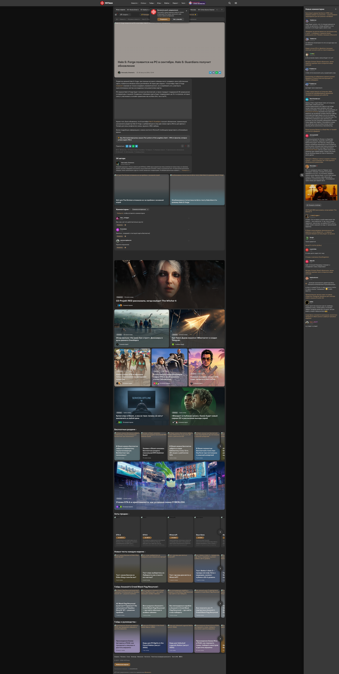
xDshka (312, 54)
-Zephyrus (313, 20)
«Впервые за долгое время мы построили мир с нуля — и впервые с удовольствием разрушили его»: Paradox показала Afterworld (321, 33)
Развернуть (185, 170)
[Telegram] (210, 72)
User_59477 (314, 322)
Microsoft (120, 152)
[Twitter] (219, 72)
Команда (133, 657)
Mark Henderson (315, 99)
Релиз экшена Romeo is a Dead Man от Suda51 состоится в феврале (321, 130)
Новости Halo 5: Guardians (137, 149)
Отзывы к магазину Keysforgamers (317, 257)
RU (181, 657)
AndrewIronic (314, 277)
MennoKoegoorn (315, 215)
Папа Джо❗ (314, 166)
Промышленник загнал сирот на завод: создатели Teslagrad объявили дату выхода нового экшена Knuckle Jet (320, 296)
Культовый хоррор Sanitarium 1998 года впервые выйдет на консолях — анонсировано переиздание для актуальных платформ (321, 14)
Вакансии (140, 657)
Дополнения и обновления (176, 149)
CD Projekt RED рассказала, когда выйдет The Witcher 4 (321, 211)
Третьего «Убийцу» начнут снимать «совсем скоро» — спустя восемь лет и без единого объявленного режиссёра (320, 160)
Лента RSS (175, 657)
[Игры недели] (221, 9)
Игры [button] (159, 3)
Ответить (120, 225)
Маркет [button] (175, 3)
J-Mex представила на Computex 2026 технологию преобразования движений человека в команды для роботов (319, 93)
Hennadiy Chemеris (128, 72)
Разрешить (163, 19)
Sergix (312, 237)
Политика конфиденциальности (161, 657)
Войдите (120, 213)
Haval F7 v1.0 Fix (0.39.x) (313, 245)
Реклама (123, 657)
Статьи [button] (143, 3)
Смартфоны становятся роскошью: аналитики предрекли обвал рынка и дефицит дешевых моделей (321, 316)
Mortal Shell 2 (134, 10)
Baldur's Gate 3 (148, 10)
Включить (148, 672)
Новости (123, 19)
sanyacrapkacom (125, 240)
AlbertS (312, 261)
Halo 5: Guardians (155, 121)
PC (118, 149)
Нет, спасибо (177, 19)
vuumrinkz (313, 249)
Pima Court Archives (311, 111)
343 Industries (129, 152)
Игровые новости (134, 19)
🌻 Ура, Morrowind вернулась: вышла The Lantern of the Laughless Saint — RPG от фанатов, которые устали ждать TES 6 (152, 139)
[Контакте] (213, 72)
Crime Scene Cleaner (207, 10)
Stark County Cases (311, 150)
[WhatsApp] (216, 72)
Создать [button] (125, 14)
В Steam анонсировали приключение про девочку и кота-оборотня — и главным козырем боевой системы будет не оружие (320, 232)
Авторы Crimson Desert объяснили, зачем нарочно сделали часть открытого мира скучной (319, 63)
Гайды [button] (151, 3)
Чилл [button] (183, 3)
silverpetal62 (314, 135)
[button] (313, 205)
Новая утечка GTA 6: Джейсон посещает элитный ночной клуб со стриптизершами (319, 49)
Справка (116, 657)
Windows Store (140, 152)
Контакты (147, 657)
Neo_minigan (124, 218)
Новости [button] (134, 3)
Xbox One (124, 149)
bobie (311, 302)
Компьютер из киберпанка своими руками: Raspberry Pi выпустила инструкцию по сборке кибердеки (320, 78)
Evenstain (123, 229)
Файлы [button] (166, 3)
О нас (128, 657)
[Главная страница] (106, 3)
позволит (119, 86)
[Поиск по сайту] (229, 3)
